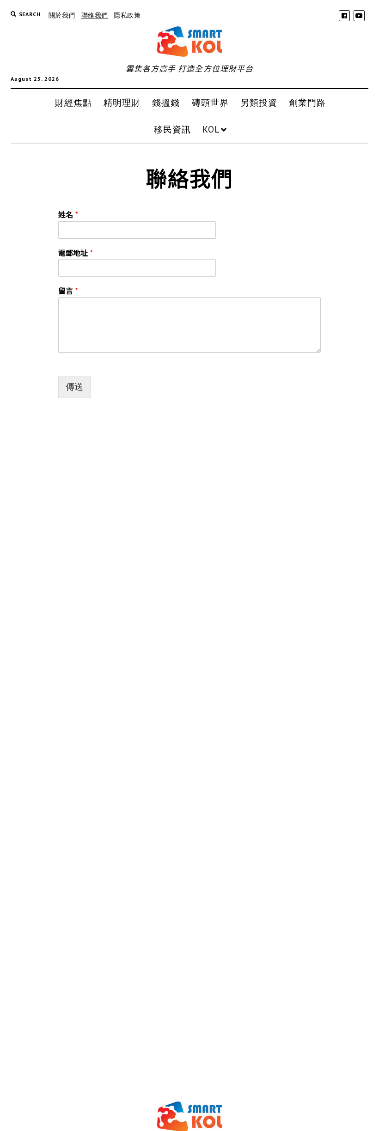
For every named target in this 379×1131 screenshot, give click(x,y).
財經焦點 (73, 102)
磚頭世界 (210, 102)
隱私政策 (127, 15)
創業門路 (307, 102)
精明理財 (122, 102)
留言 (68, 291)
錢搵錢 (166, 102)
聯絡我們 (94, 15)
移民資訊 (172, 129)
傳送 (74, 387)
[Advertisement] (189, 496)
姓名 (68, 214)
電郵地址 (75, 253)
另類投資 (258, 102)
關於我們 (62, 15)
